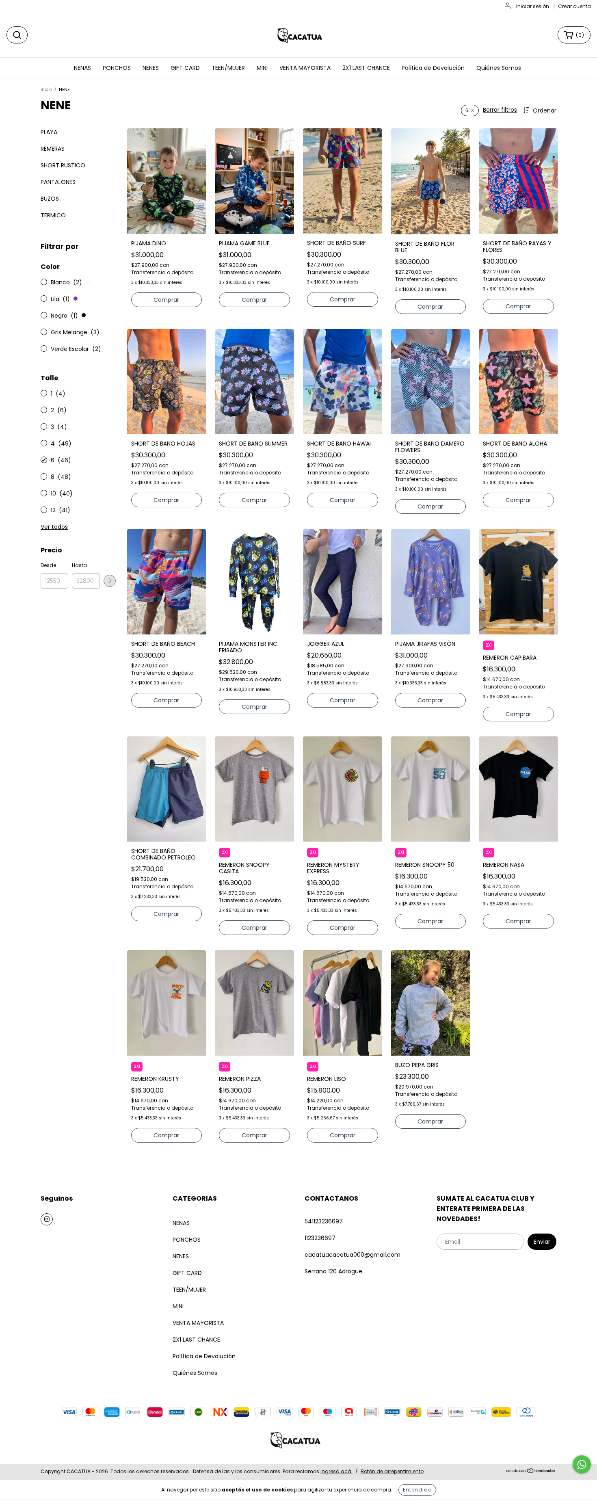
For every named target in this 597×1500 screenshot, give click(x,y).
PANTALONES (58, 182)
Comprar (166, 300)
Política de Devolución (433, 68)
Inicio (46, 90)
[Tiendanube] (531, 1471)
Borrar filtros (500, 110)
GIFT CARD (185, 68)
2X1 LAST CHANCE (366, 68)
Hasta (79, 565)
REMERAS (53, 149)
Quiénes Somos (498, 68)
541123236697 (324, 1221)
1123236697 (320, 1238)
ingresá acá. (336, 1471)
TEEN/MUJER (228, 68)
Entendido (417, 1489)
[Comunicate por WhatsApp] (582, 1464)
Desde (48, 565)
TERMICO (53, 215)
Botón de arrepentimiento (392, 1471)
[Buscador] (17, 34)
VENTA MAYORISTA (305, 68)
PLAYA (49, 132)
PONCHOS (117, 68)
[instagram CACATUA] (47, 1219)
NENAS (82, 68)
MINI (262, 68)
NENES (151, 68)
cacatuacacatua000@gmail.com (352, 1255)
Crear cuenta (574, 6)
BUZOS (50, 199)
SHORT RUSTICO (63, 165)
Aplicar (110, 581)
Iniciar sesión (532, 6)
